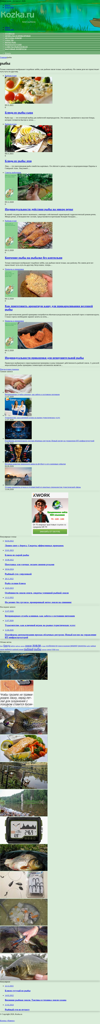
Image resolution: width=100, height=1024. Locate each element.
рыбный (28, 649)
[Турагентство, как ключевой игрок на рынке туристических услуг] (18, 415)
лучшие (43, 646)
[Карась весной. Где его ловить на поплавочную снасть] (24, 870)
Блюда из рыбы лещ (18, 161)
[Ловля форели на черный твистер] (24, 734)
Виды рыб (10, 42)
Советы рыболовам (16, 47)
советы (49, 649)
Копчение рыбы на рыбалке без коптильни (33, 257)
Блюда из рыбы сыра (19, 112)
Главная (3, 57)
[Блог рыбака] (18, 23)
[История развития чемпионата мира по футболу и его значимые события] (18, 462)
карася (23, 646)
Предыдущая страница (9, 369)
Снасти (9, 40)
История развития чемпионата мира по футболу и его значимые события (35, 464)
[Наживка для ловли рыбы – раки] (24, 952)
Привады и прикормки (17, 36)
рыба (88, 646)
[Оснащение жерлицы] (24, 898)
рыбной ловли (17, 649)
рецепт (74, 645)
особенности (52, 646)
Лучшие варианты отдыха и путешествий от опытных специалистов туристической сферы (43, 487)
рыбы (37, 649)
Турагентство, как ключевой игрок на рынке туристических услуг (32, 418)
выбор (13, 646)
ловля (36, 645)
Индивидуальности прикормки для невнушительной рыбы (44, 357)
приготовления (64, 646)
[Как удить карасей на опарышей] (24, 980)
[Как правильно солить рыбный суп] (24, 925)
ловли (28, 645)
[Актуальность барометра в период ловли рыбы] (24, 843)
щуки (57, 649)
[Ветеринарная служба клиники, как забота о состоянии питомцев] (18, 392)
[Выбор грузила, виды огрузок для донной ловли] (17, 706)
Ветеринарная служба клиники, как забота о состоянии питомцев (32, 394)
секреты (44, 649)
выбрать (17, 646)
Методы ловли (13, 38)
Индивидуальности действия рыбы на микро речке (39, 209)
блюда (6, 645)
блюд (1, 646)
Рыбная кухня (13, 45)
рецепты (82, 645)
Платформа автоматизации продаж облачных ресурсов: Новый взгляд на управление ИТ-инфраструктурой (49, 441)
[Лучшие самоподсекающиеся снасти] (24, 788)
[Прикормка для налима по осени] (24, 679)
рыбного (8, 649)
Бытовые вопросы (15, 49)
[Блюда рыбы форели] (24, 761)
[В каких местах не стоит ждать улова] (24, 816)
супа (53, 649)
